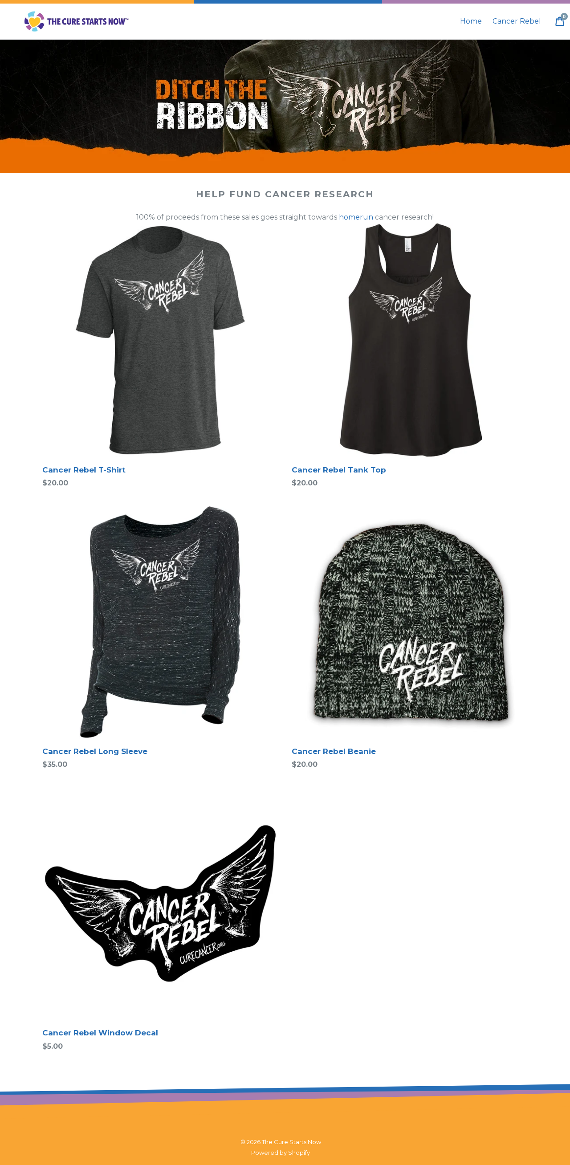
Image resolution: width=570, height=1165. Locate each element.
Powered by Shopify (280, 1152)
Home (471, 21)
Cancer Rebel (517, 21)
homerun (356, 217)
